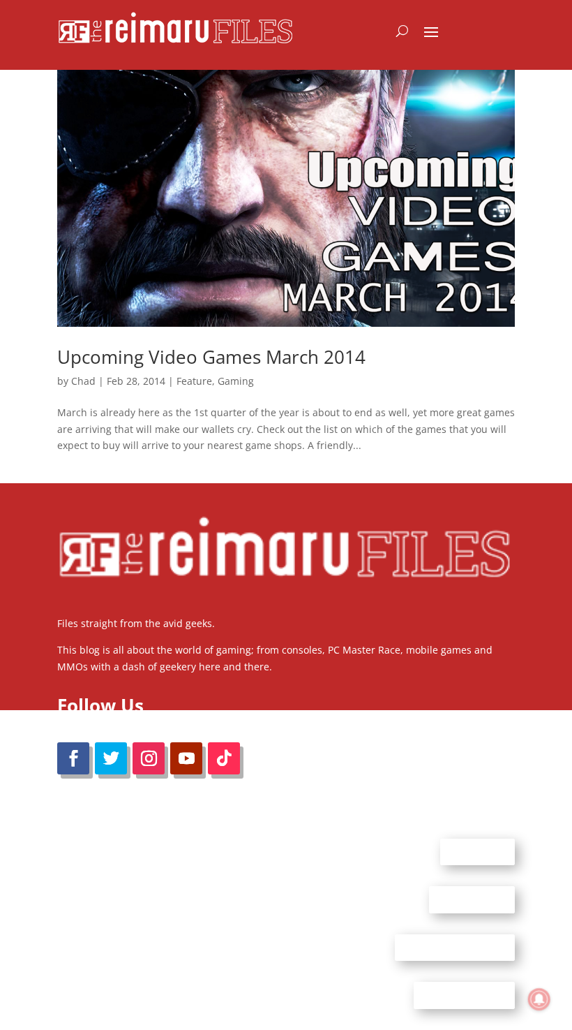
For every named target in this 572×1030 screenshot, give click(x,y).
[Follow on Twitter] (111, 758)
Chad (83, 381)
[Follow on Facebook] (73, 758)
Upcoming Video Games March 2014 (211, 356)
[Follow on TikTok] (224, 758)
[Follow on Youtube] (186, 758)
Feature (194, 381)
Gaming (236, 381)
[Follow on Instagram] (149, 758)
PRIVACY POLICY (464, 995)
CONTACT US (472, 899)
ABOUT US (477, 851)
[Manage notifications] (539, 999)
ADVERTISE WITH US (455, 947)
